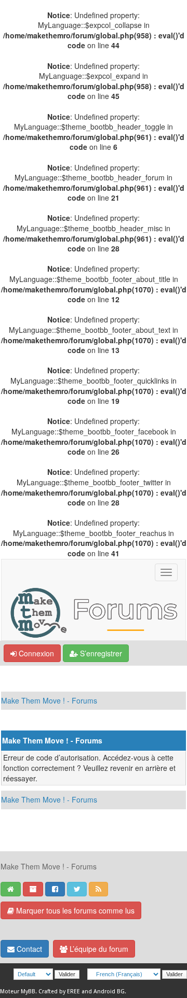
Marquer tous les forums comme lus (74, 910)
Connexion (35, 653)
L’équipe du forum (98, 949)
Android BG (109, 991)
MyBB (28, 991)
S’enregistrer (100, 653)
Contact (28, 949)
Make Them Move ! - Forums (49, 700)
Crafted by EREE (59, 991)
